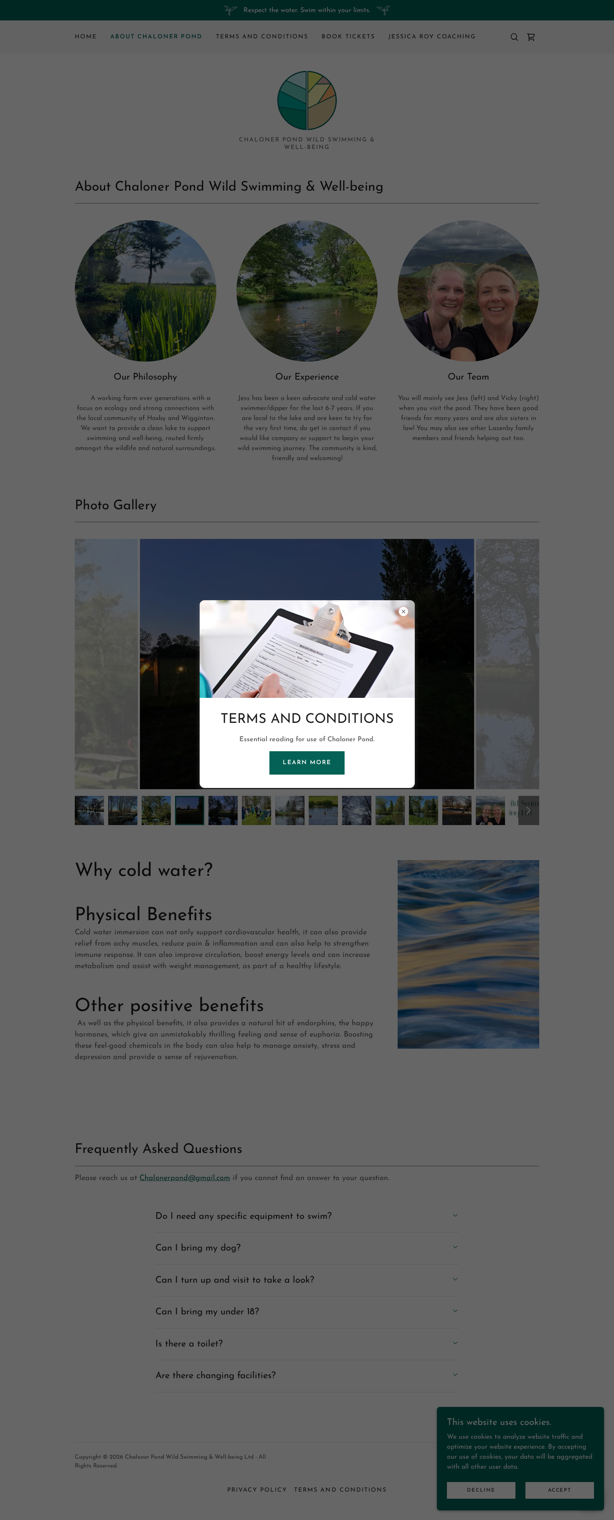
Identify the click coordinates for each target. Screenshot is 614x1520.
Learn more (307, 763)
